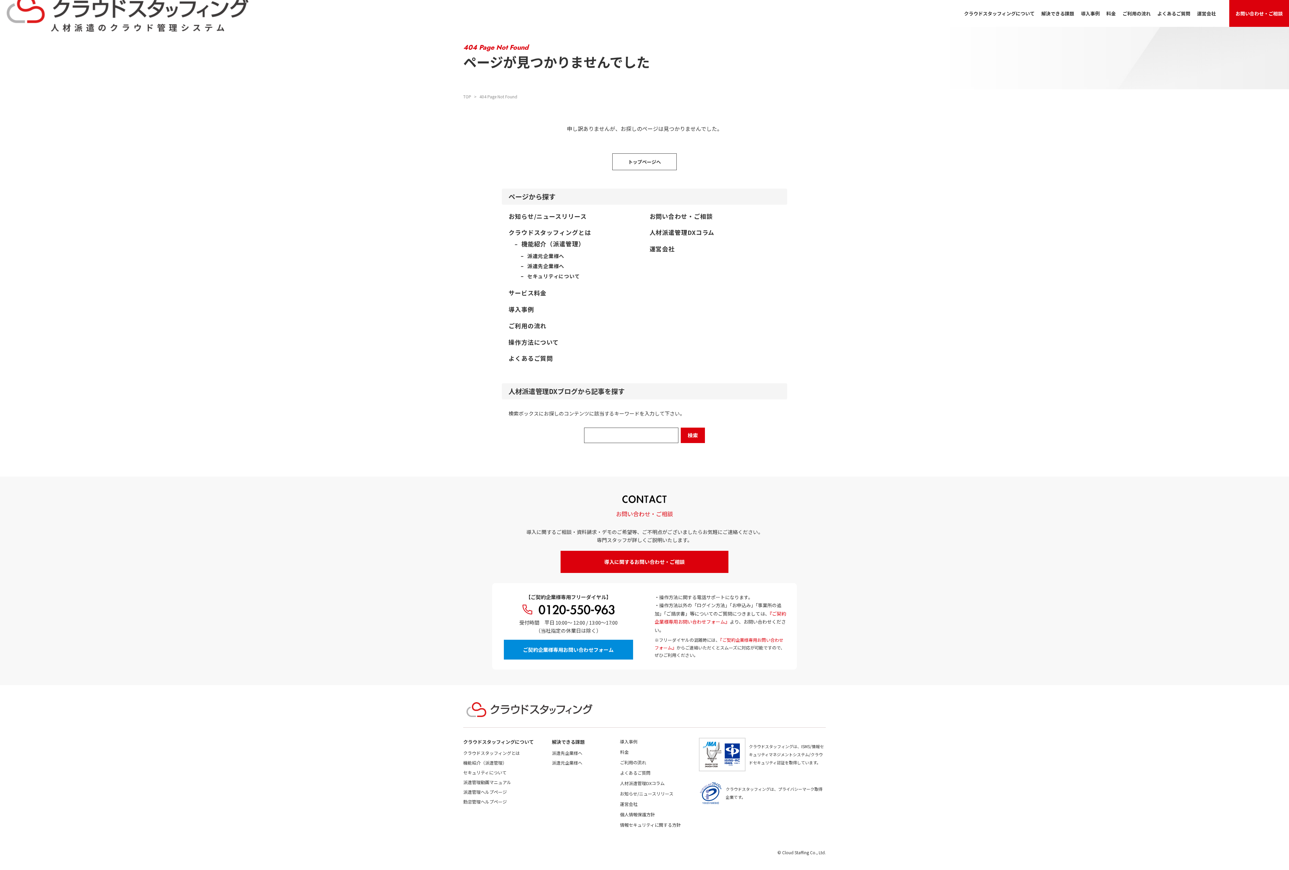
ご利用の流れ (1137, 13)
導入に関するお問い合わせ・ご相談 (644, 561)
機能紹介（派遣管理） (485, 763)
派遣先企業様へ (567, 753)
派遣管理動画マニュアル (487, 782)
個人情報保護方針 (637, 814)
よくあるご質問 (1173, 13)
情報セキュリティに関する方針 (650, 825)
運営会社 (1206, 13)
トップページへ (644, 161)
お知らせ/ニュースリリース (646, 793)
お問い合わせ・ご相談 (1259, 13)
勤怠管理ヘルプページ (485, 802)
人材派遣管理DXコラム (642, 783)
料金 (1111, 13)
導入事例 (1090, 13)
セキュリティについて (485, 772)
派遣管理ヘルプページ (485, 792)
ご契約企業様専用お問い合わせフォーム (568, 649)
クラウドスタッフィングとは (491, 753)
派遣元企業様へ (567, 763)
